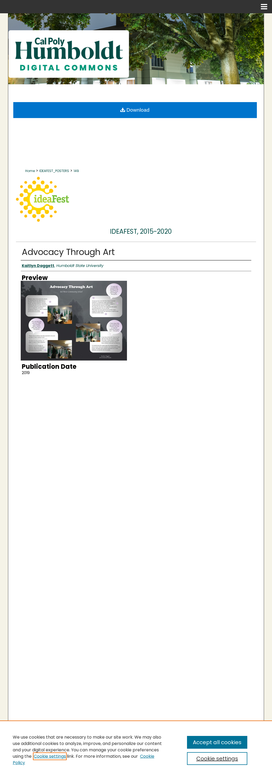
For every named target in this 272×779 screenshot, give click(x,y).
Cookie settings (50, 756)
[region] (136, 750)
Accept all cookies (217, 742)
